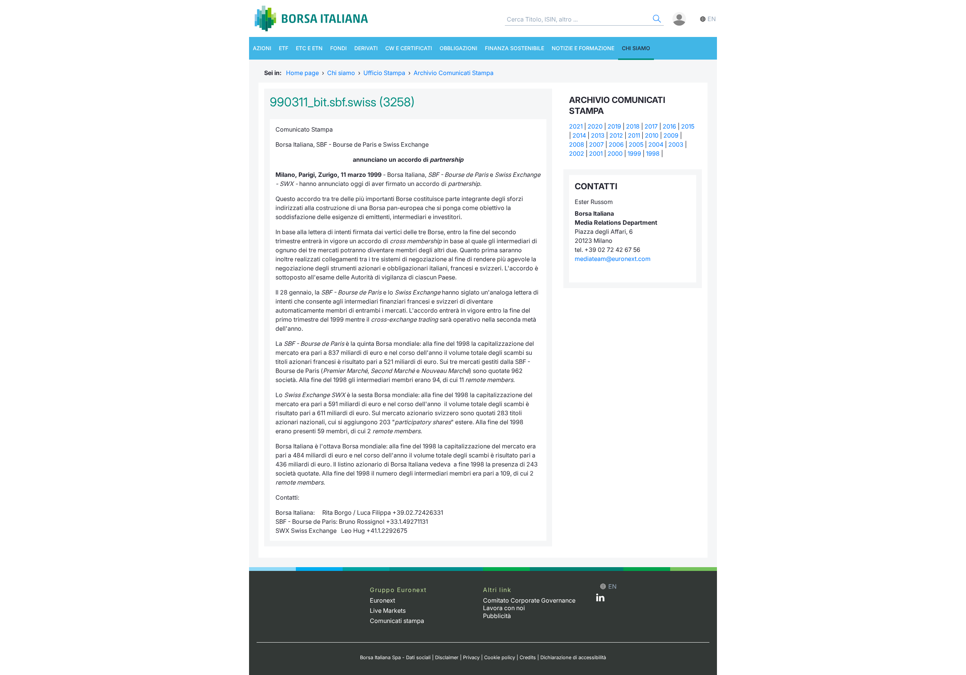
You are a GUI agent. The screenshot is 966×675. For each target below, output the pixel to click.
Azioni (262, 48)
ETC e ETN (309, 48)
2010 (651, 135)
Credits (528, 657)
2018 (633, 126)
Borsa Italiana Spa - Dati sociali (395, 657)
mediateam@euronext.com (613, 258)
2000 (615, 153)
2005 (636, 144)
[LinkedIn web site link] (600, 599)
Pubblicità (497, 616)
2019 (614, 126)
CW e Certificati (408, 48)
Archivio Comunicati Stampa (454, 73)
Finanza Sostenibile (514, 48)
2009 (670, 135)
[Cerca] (656, 20)
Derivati (366, 48)
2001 (596, 153)
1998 (653, 153)
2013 (598, 135)
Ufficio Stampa (384, 73)
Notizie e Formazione (583, 48)
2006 (616, 144)
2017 (651, 126)
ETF (283, 48)
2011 (634, 135)
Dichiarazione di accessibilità (573, 657)
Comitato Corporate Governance (529, 600)
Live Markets (388, 610)
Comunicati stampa (397, 620)
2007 (596, 144)
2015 (687, 126)
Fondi (338, 48)
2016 (669, 126)
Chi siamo (636, 48)
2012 (616, 135)
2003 (675, 144)
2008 (576, 144)
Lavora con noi (504, 608)
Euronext (382, 600)
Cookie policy (499, 657)
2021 (576, 126)
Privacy (471, 657)
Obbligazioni (458, 48)
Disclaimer (446, 657)
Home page (302, 73)
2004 (655, 144)
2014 (579, 135)
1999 (634, 153)
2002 (576, 153)
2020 (595, 126)
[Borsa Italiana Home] (311, 18)
